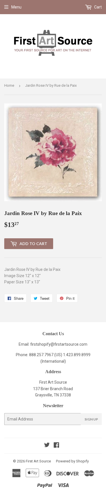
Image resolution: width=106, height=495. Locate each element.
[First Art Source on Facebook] (56, 445)
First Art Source (38, 461)
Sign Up (91, 419)
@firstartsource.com (69, 344)
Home (9, 85)
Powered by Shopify (72, 461)
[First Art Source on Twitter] (47, 445)
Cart (97, 7)
